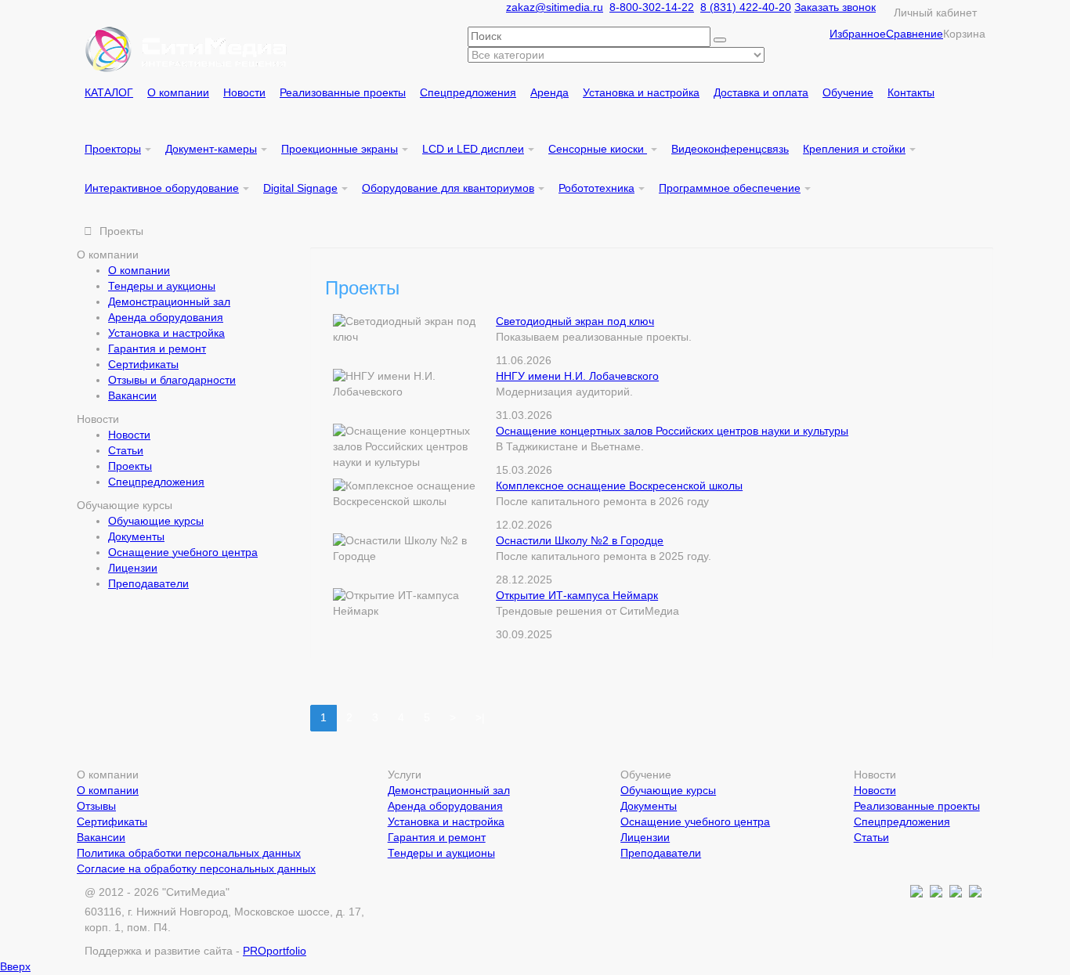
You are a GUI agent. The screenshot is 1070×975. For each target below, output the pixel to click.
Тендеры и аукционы (161, 286)
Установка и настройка (166, 333)
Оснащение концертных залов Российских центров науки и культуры (672, 430)
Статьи (125, 450)
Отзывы (96, 806)
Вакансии (132, 395)
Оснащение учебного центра (183, 552)
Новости (129, 434)
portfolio (274, 950)
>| (480, 717)
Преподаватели (148, 583)
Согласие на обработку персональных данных (196, 868)
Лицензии (132, 568)
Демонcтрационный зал (169, 301)
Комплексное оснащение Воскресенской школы (619, 485)
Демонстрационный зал (449, 790)
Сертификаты (143, 364)
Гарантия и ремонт (157, 348)
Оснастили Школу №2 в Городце (579, 540)
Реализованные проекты (917, 806)
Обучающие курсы (156, 521)
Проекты (130, 466)
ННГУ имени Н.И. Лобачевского (577, 376)
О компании (139, 270)
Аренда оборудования (165, 317)
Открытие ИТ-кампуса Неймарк (577, 595)
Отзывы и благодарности (172, 380)
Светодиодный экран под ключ (575, 321)
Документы (136, 536)
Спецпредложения (156, 481)
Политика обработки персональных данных (189, 853)
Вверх (15, 966)
